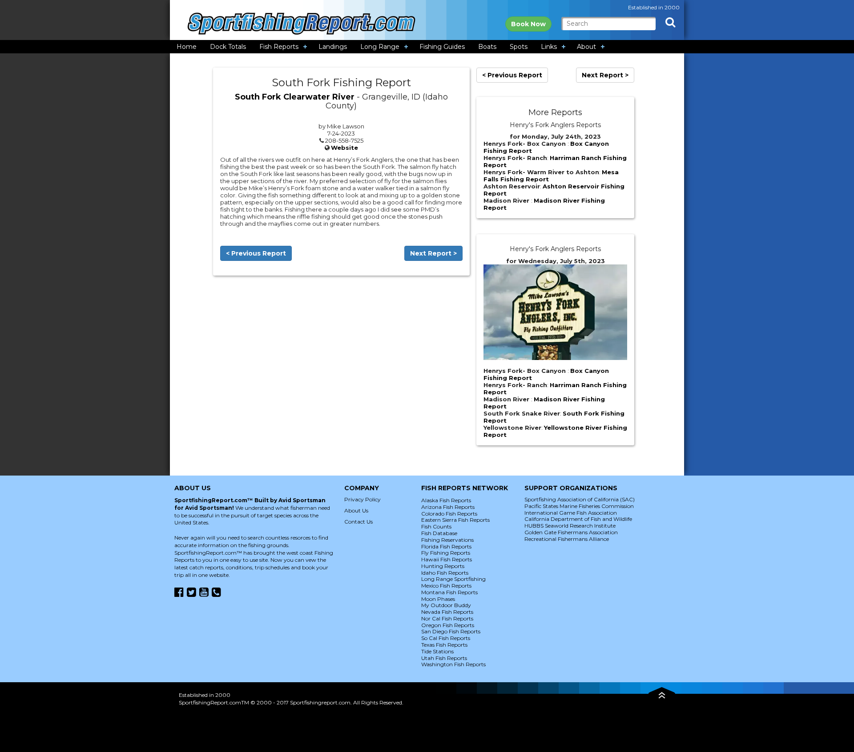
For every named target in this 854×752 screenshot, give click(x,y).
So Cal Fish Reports (445, 638)
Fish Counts (436, 526)
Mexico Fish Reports (446, 585)
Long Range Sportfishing (453, 579)
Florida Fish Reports (446, 546)
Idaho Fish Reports (444, 572)
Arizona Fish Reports (448, 507)
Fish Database (439, 533)
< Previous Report (256, 253)
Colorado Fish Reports (449, 513)
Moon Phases (438, 599)
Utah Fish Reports (444, 658)
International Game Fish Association (570, 512)
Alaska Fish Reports (446, 500)
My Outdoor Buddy (446, 605)
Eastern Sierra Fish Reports (455, 519)
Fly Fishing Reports (445, 552)
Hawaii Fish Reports (446, 559)
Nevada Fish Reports (447, 611)
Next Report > (433, 253)
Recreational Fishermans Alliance (566, 539)
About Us (356, 510)
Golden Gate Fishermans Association (571, 532)
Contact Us (358, 521)
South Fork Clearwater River (294, 97)
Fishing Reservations (447, 539)
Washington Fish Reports (453, 664)
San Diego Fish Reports (450, 631)
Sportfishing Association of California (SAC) (579, 499)
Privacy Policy (362, 499)
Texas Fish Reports (444, 644)
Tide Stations (437, 651)
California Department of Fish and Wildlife (578, 519)
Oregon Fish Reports (447, 625)
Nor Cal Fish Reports (447, 618)
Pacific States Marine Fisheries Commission (579, 506)
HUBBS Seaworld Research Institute (570, 525)
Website (344, 147)
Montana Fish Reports (449, 592)
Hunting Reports (442, 566)
